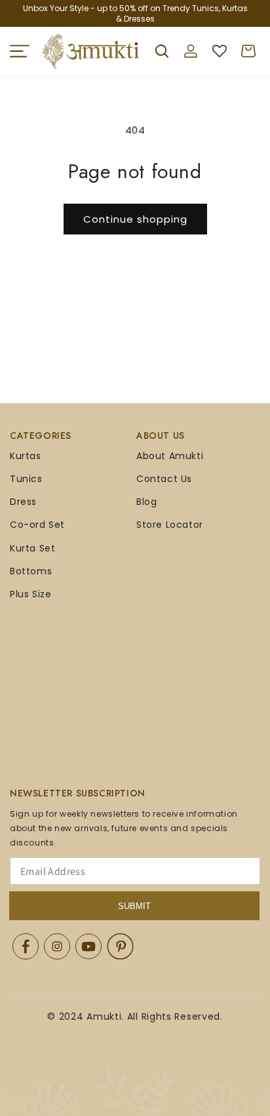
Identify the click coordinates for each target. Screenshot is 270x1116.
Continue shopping (135, 219)
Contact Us (164, 478)
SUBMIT (134, 906)
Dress (23, 501)
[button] (19, 51)
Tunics (26, 478)
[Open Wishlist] (219, 51)
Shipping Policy (46, 740)
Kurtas (25, 455)
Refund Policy (43, 717)
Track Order (39, 670)
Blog (146, 501)
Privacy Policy (43, 693)
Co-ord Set (37, 524)
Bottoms (31, 571)
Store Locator (169, 524)
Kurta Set (32, 548)
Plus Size (30, 594)
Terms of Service (52, 763)
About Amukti (169, 455)
